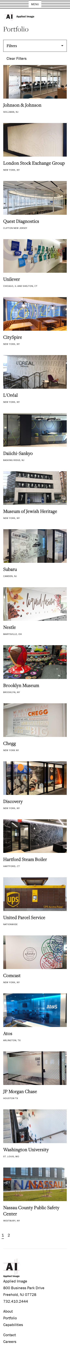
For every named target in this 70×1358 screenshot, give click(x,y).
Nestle (9, 627)
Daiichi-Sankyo (18, 453)
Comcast (12, 975)
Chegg (9, 743)
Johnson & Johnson (22, 105)
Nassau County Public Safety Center (31, 1210)
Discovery (13, 801)
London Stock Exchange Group (34, 163)
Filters (12, 45)
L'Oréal (10, 395)
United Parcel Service (24, 917)
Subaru (10, 569)
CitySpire (12, 337)
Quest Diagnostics (21, 221)
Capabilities (13, 1324)
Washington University (26, 1149)
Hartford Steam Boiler (25, 859)
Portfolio (10, 1318)
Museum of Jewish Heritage (30, 511)
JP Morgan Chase (20, 1091)
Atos (7, 1033)
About (8, 1311)
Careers (9, 1341)
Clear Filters (17, 58)
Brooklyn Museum (21, 685)
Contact (9, 1334)
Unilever (11, 279)
